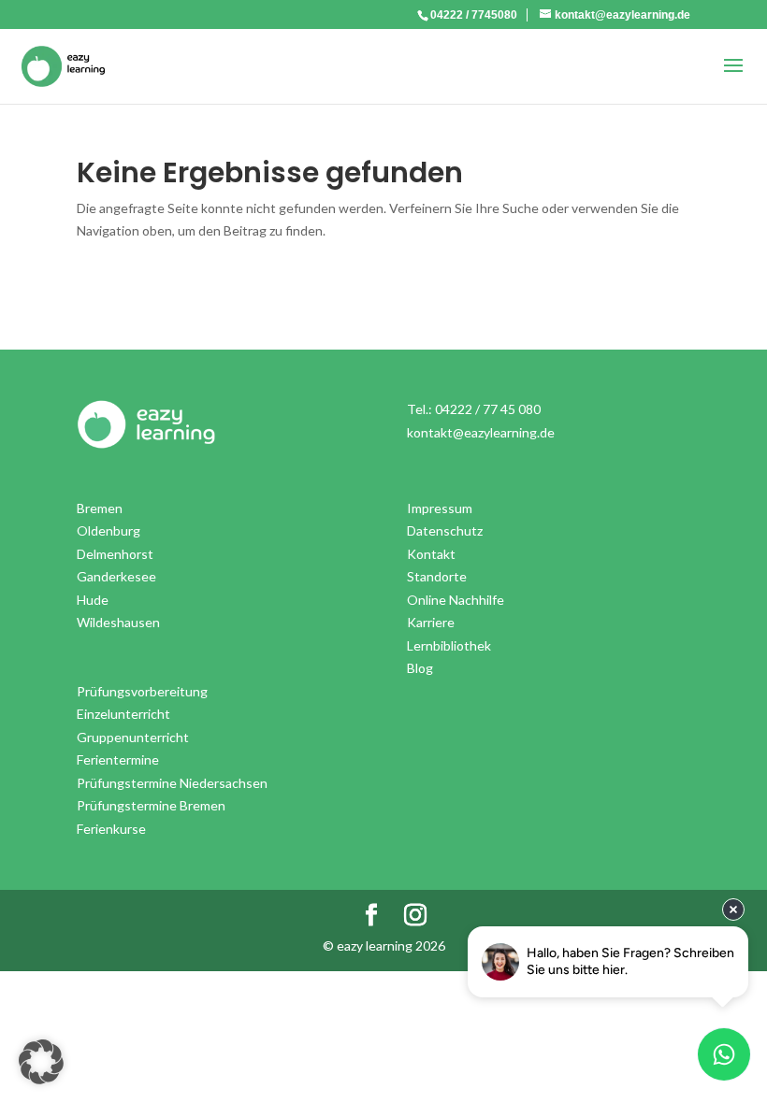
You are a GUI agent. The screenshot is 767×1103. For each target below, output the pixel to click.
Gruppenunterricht (133, 737)
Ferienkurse (111, 829)
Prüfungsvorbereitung (142, 691)
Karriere (431, 622)
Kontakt (431, 554)
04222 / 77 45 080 (488, 409)
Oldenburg (108, 530)
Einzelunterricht (123, 714)
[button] (41, 1062)
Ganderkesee (116, 576)
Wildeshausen (118, 622)
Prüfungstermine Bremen (151, 805)
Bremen (100, 508)
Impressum (439, 508)
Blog (420, 668)
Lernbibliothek (449, 645)
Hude (93, 600)
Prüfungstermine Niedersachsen (172, 783)
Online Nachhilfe (455, 600)
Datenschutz (445, 530)
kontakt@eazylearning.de (481, 432)
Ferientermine (118, 759)
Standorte (437, 576)
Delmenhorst (115, 554)
